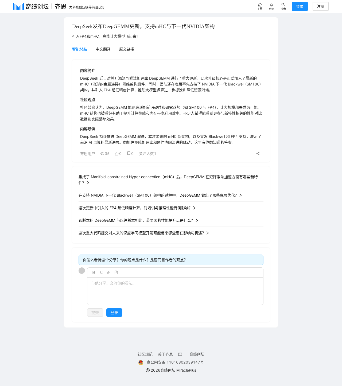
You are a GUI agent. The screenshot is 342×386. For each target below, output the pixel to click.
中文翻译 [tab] (103, 49)
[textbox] (175, 291)
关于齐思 (165, 354)
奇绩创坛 (196, 354)
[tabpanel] (171, 191)
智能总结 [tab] (79, 49)
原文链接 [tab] (126, 49)
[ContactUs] (181, 354)
